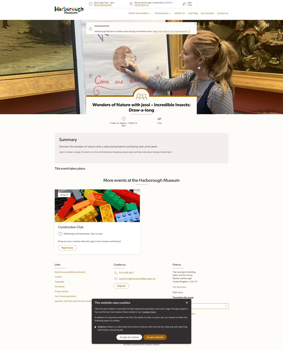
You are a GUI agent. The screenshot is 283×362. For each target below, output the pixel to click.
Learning (193, 13)
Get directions (140, 5)
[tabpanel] (141, 28)
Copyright (59, 281)
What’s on (180, 13)
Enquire (121, 285)
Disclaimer (60, 286)
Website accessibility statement (70, 272)
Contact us (222, 13)
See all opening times (103, 5)
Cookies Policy (149, 312)
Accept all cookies (129, 337)
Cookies (58, 276)
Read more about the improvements (170, 31)
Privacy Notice (61, 291)
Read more (65, 248)
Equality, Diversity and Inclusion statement (75, 301)
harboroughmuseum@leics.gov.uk (137, 278)
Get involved (207, 13)
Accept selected (186, 302)
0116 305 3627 (126, 272)
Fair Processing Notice (65, 296)
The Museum (161, 13)
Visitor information (138, 13)
